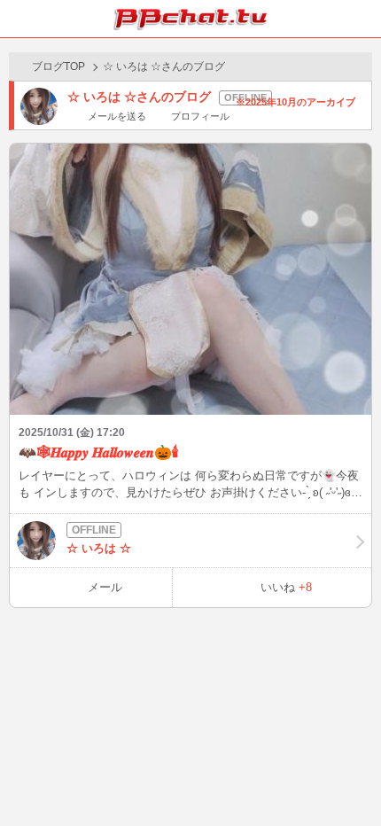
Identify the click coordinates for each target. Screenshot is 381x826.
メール (105, 587)
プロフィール (200, 116)
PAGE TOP (349, 778)
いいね (286, 587)
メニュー (362, 18)
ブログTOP (58, 66)
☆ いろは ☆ (98, 548)
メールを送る (117, 116)
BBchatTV (190, 18)
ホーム (18, 18)
